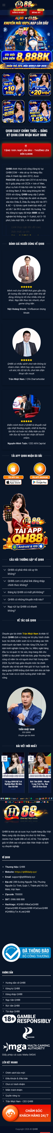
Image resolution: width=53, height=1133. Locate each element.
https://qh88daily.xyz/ (26, 872)
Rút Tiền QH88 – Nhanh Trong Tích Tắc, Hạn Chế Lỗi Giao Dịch (39, 784)
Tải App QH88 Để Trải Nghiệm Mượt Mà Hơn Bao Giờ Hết (13, 784)
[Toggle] (5, 570)
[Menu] (4, 4)
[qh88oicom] (26, 5)
